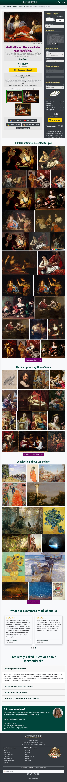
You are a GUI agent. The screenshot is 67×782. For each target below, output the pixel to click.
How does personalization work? (15, 669)
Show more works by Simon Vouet (33, 454)
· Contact (5, 750)
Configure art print (24, 70)
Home (3, 6)
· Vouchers (26, 758)
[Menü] (2, 2)
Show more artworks (33, 602)
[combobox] (54, 26)
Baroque (15, 6)
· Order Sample (27, 760)
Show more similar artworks (33, 360)
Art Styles (9, 6)
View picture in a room (32, 125)
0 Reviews (26, 128)
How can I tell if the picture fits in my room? (19, 686)
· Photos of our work (29, 756)
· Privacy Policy (6, 756)
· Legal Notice (6, 752)
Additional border (49, 24)
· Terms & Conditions (8, 754)
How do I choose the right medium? (16, 692)
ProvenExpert (14, 640)
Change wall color (14, 125)
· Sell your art (27, 752)
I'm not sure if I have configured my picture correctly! (22, 698)
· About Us (5, 762)
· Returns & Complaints (8, 760)
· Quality (26, 754)
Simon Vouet (22, 6)
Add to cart (55, 120)
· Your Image (27, 750)
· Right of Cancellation (8, 758)
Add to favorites (31, 120)
